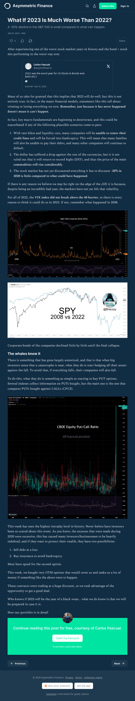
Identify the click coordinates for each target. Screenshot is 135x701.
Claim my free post (67, 638)
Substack (51, 694)
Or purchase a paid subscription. (67, 646)
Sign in (125, 6)
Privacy (69, 677)
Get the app (83, 685)
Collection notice (93, 677)
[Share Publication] (94, 6)
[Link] (3, 353)
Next (117, 663)
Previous (20, 663)
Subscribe (108, 6)
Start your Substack (59, 685)
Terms (78, 677)
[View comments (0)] (22, 41)
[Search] (87, 6)
